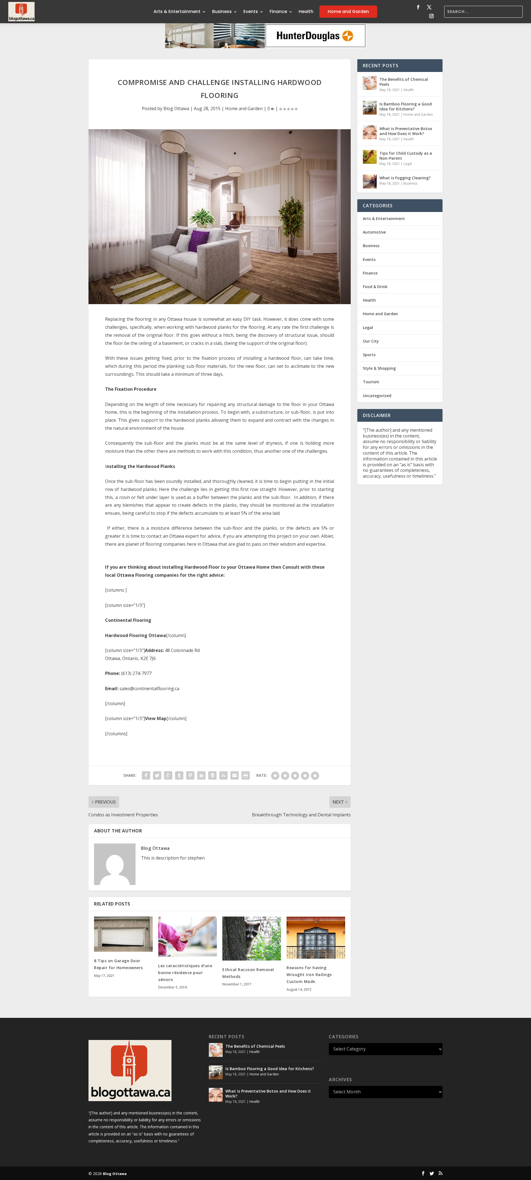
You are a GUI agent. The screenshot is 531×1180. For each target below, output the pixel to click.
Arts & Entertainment (177, 11)
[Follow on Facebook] (418, 7)
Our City (371, 341)
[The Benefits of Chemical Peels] (370, 83)
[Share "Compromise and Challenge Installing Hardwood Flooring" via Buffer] (212, 775)
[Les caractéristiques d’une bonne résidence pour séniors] (187, 937)
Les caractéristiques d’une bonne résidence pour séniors (185, 972)
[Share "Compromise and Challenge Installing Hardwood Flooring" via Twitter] (157, 775)
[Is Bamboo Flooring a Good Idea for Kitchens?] (370, 108)
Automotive (374, 232)
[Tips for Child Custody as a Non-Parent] (370, 157)
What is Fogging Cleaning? (405, 177)
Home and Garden (348, 11)
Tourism (371, 381)
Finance (278, 11)
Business (222, 11)
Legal (408, 163)
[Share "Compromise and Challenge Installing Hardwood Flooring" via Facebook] (146, 775)
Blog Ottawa (176, 108)
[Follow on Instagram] (431, 16)
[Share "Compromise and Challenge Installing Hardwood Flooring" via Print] (245, 775)
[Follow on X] (429, 7)
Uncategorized (377, 395)
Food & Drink (375, 286)
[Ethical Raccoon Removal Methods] (251, 939)
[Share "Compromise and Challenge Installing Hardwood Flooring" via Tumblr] (179, 775)
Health (306, 11)
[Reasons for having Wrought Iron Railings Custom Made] (316, 938)
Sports (369, 354)
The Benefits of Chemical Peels (403, 82)
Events (250, 11)
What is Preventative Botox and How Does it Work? (405, 131)
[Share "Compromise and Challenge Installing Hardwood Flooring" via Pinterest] (190, 775)
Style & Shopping (379, 368)
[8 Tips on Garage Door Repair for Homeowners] (123, 934)
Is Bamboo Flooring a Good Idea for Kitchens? (405, 106)
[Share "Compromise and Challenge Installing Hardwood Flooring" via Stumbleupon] (223, 775)
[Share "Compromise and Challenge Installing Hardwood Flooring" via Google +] (168, 775)
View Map (155, 718)
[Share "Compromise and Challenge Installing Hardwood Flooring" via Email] (234, 775)
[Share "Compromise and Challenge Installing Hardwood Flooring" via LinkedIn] (201, 775)
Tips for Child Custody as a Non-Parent (405, 156)
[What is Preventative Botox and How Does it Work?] (370, 132)
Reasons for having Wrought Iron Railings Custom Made (309, 974)
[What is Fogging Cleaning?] (370, 181)
